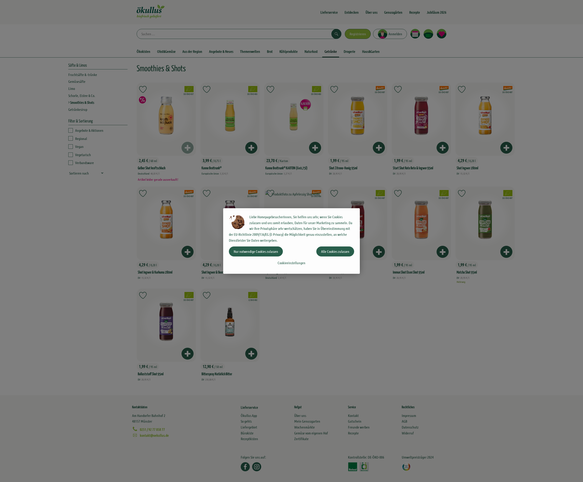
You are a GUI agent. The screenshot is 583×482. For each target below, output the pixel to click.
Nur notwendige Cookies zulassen (256, 251)
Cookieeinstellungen (291, 263)
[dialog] (291, 241)
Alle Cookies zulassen (335, 251)
